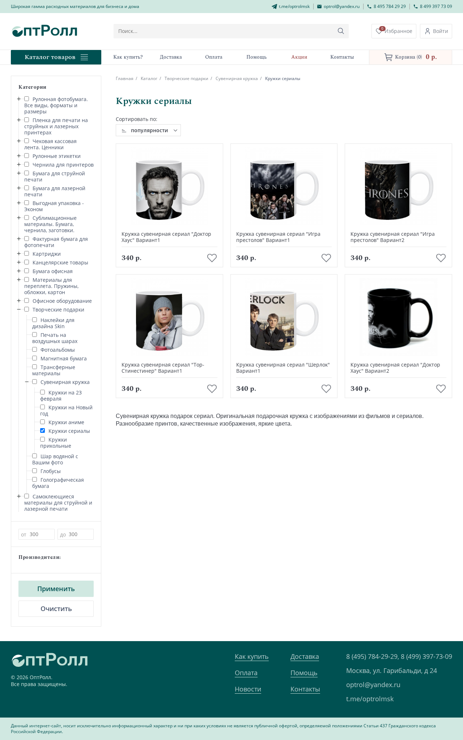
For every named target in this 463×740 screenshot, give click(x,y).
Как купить (252, 656)
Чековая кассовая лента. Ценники (50, 144)
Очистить (56, 608)
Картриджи (47, 254)
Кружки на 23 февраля (61, 395)
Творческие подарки (58, 309)
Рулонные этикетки (57, 156)
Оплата (246, 672)
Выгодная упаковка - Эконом (54, 206)
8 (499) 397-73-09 (426, 656)
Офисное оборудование (62, 301)
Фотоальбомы (58, 350)
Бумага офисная (53, 271)
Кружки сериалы (69, 431)
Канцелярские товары (60, 262)
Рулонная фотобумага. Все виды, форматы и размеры (56, 105)
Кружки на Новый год (66, 410)
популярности (149, 130)
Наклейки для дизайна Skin (53, 323)
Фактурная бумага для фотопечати (56, 242)
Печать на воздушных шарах (54, 338)
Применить (56, 588)
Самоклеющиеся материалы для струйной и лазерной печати (58, 502)
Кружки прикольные (55, 442)
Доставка (304, 656)
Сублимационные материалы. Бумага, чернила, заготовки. (50, 224)
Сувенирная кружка (65, 382)
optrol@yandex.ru (373, 684)
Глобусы (51, 471)
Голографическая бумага (58, 483)
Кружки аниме (66, 422)
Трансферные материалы (53, 370)
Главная (124, 78)
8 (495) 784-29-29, (372, 656)
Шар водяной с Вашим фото (55, 459)
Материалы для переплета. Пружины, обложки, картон (51, 286)
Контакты (305, 689)
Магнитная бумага (64, 358)
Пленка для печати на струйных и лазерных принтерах (56, 126)
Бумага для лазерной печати (54, 191)
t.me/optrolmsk (370, 698)
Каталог (149, 78)
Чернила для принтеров (63, 165)
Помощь (304, 672)
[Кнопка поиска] (341, 31)
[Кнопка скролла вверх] (430, 707)
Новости (248, 689)
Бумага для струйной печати (54, 176)
